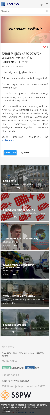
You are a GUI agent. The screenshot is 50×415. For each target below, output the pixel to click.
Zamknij (7, 412)
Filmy (4, 353)
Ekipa (21, 353)
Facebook (6, 381)
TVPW (33, 368)
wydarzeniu (8, 140)
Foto (9, 353)
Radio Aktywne (13, 368)
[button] (8, 41)
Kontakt (5, 356)
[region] (25, 29)
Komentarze (10, 153)
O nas (15, 353)
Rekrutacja (40, 353)
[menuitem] (41, 41)
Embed (25, 152)
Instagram (24, 381)
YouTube (15, 381)
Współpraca (29, 353)
